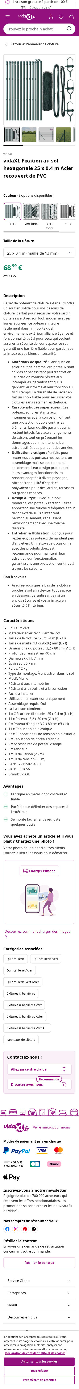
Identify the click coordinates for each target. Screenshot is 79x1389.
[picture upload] (39, 900)
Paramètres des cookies (39, 1380)
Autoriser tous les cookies (39, 1361)
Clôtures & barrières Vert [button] (24, 1005)
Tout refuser (39, 1371)
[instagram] (16, 1229)
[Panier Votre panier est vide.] (72, 16)
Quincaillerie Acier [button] (20, 970)
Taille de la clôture (18, 240)
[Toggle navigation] (8, 17)
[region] (39, 1358)
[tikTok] (34, 1229)
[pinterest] (25, 1229)
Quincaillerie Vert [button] (45, 959)
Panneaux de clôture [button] (21, 1040)
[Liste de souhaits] (61, 16)
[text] (12, 268)
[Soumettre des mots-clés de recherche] (69, 28)
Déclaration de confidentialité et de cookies (35, 1353)
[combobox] (39, 29)
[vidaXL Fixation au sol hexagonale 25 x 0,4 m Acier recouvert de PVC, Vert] (39, 90)
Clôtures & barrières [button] (21, 993)
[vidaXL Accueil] (26, 17)
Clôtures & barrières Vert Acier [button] (28, 1028)
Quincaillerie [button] (16, 959)
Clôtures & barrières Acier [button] (25, 1017)
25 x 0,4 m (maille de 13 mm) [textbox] (32, 253)
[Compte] (51, 16)
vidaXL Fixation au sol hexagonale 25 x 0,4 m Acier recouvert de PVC (38, 168)
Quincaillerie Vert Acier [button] (23, 982)
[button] (12, 217)
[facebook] (7, 1229)
